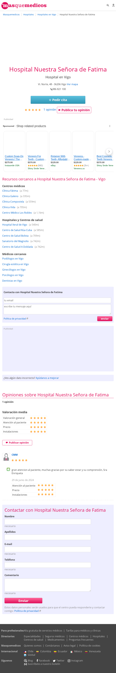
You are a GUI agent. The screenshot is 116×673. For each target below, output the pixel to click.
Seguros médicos (55, 636)
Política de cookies (89, 645)
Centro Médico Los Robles (17, 212)
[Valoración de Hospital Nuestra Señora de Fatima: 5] (34, 109)
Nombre (9, 516)
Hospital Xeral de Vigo (14, 224)
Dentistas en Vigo (12, 280)
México (78, 651)
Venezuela (95, 651)
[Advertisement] (58, 42)
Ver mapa (72, 84)
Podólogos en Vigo (13, 258)
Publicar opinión (19, 442)
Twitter (60, 660)
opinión (50, 109)
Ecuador (62, 651)
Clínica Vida (8, 207)
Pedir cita (59, 100)
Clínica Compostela (13, 201)
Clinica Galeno (10, 196)
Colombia (45, 651)
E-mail (8, 544)
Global (31, 654)
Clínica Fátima (10, 190)
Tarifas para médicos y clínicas (83, 630)
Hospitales (99, 636)
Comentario (12, 575)
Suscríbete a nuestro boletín (44, 664)
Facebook (44, 660)
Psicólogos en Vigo (13, 275)
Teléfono (10, 559)
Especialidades (32, 636)
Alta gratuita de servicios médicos (43, 630)
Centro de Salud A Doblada (17, 246)
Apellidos (10, 531)
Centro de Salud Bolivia (15, 235)
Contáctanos (52, 645)
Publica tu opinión (75, 110)
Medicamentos (56, 639)
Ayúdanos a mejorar (47, 378)
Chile (30, 651)
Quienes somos (33, 645)
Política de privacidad (15, 318)
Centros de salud (33, 639)
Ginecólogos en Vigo (14, 269)
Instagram (77, 660)
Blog (30, 660)
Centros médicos (78, 636)
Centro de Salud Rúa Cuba (17, 230)
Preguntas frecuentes (81, 639)
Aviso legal (70, 645)
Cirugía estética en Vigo (15, 264)
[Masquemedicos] (24, 8)
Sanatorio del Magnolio (15, 241)
